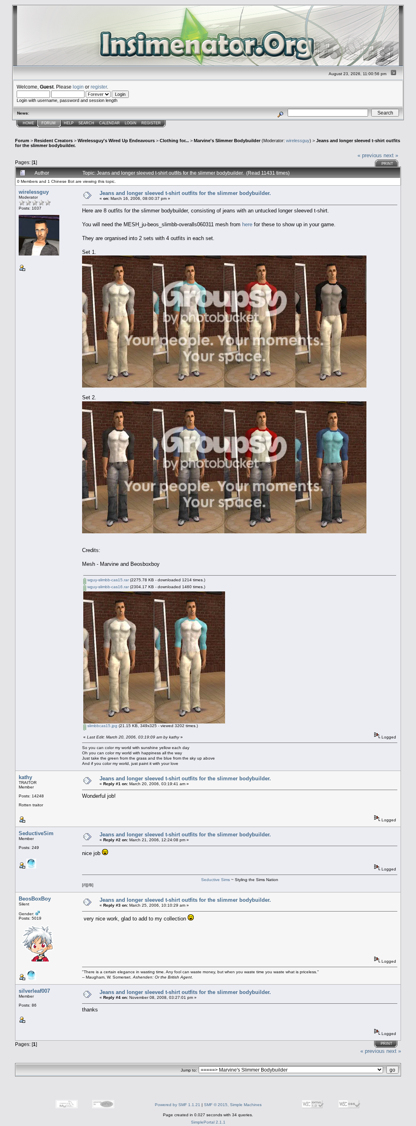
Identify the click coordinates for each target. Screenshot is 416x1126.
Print (387, 164)
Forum (48, 123)
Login (130, 123)
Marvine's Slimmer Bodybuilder (227, 140)
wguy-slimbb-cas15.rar (107, 580)
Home (28, 123)
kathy (25, 777)
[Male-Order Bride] (31, 979)
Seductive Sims (216, 879)
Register (151, 123)
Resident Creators (53, 140)
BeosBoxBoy (35, 899)
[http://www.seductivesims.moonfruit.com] (31, 867)
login (78, 86)
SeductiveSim (36, 833)
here (247, 224)
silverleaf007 (34, 991)
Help (69, 123)
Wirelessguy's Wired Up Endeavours (116, 140)
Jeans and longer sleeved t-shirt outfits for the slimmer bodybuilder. (185, 193)
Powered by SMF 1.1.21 (177, 1104)
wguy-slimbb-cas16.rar (107, 587)
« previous (370, 155)
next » (391, 155)
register (99, 86)
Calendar (109, 123)
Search (86, 123)
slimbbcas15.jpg (101, 725)
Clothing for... (174, 140)
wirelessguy (298, 140)
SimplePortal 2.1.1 (208, 1122)
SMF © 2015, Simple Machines (233, 1104)
